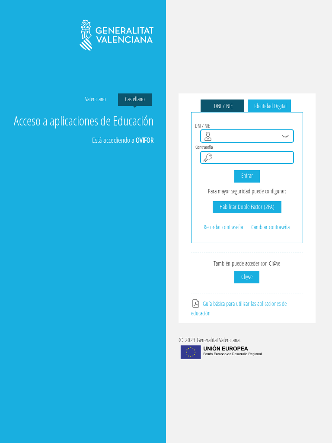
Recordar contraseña (223, 227)
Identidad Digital (269, 106)
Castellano (135, 99)
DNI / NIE (222, 106)
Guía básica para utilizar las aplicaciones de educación (239, 308)
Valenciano (95, 99)
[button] (285, 136)
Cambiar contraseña (270, 227)
